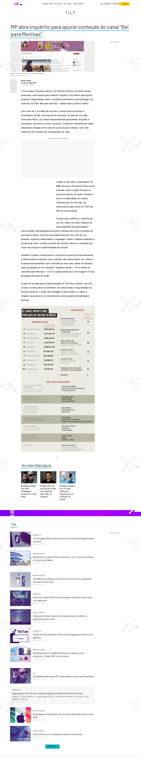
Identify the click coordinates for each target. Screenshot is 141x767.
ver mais (51, 746)
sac (102, 4)
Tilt (70, 12)
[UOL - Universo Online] (21, 4)
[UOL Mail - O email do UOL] (107, 4)
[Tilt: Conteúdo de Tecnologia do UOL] (17, 3)
